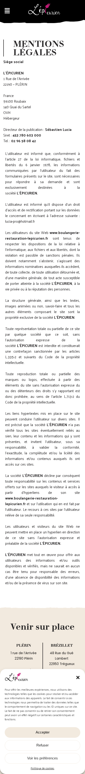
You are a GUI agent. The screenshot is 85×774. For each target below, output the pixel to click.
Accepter (43, 732)
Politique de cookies (42, 768)
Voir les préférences (42, 758)
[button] (78, 677)
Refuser (42, 745)
